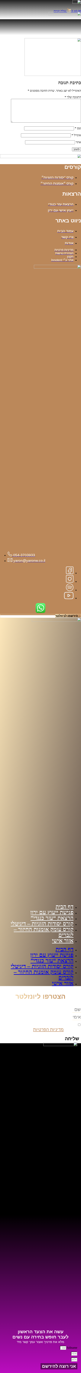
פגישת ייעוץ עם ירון (51, 912)
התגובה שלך (73, 97)
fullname (71, 1347)
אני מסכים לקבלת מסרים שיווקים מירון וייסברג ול (43, 1027)
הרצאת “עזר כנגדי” (52, 918)
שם (78, 128)
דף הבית (64, 906)
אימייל (76, 135)
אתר (78, 142)
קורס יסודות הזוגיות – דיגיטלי (42, 923)
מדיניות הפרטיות (48, 1029)
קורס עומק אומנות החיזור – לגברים (43, 932)
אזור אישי (62, 940)
